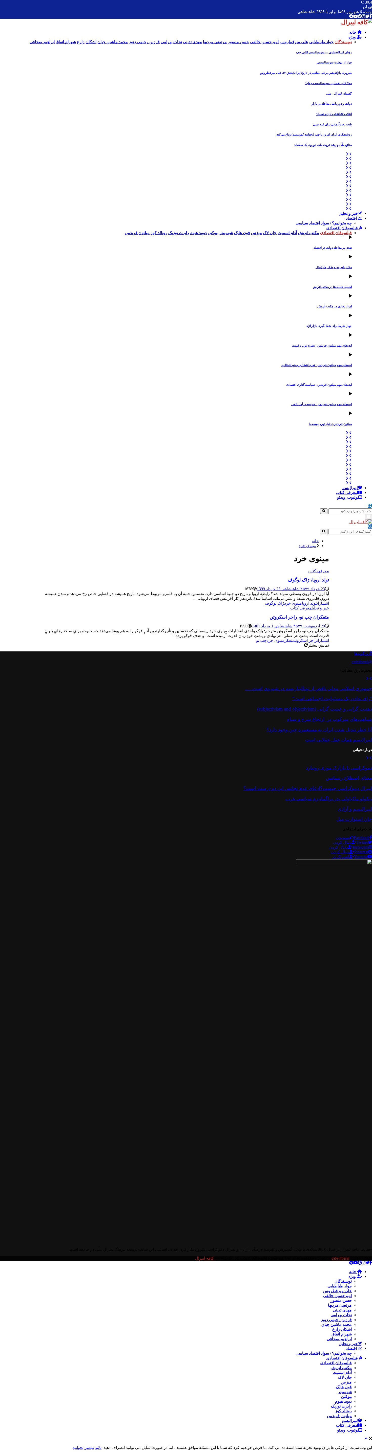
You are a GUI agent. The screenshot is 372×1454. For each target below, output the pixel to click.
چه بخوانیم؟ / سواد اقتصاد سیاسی (324, 223)
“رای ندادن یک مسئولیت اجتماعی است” (332, 698)
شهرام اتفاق (342, 1334)
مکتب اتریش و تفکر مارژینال (334, 267)
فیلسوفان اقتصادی (342, 228)
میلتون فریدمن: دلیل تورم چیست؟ (330, 424)
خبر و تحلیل (348, 213)
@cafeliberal (362, 662)
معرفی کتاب (346, 492)
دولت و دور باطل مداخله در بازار (332, 103)
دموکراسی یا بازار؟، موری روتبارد (339, 767)
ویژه (352, 37)
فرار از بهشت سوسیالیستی (334, 62)
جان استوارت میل (354, 819)
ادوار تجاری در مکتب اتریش (334, 306)
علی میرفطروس (337, 1291)
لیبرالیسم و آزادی (355, 809)
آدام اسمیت (342, 1372)
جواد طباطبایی (339, 1286)
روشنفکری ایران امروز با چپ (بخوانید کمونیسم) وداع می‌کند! (314, 134)
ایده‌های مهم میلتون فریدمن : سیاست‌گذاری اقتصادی (319, 385)
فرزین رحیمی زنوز (336, 1319)
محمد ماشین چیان (336, 1324)
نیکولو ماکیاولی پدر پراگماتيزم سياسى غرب (328, 798)
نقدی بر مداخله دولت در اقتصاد (333, 247)
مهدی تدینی (342, 1310)
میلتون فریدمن (339, 1416)
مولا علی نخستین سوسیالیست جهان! (328, 83)
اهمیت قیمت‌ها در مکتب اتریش (332, 287)
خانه (353, 32)
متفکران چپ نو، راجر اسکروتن (299, 617)
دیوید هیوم (343, 1401)
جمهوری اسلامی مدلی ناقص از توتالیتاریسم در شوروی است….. (308, 688)
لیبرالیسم (350, 488)
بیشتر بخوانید (83, 1447)
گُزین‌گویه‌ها (363, 653)
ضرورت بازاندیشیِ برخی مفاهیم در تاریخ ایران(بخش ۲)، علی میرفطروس (306, 73)
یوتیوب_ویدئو (347, 497)
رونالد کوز (343, 1411)
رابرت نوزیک (341, 1406)
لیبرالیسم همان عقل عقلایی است (338, 739)
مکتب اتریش (341, 1368)
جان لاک (345, 1377)
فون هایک (344, 1387)
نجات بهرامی (341, 1315)
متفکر (289, 640)
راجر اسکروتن (306, 640)
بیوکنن (346, 1396)
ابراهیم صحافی (339, 1339)
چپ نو (261, 640)
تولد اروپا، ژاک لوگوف (308, 579)
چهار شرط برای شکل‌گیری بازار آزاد (329, 326)
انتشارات (323, 603)
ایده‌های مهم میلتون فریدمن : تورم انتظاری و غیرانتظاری (316, 365)
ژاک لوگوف (274, 603)
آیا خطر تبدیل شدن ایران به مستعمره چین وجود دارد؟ (319, 729)
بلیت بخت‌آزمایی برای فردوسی (332, 124)
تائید (98, 1447)
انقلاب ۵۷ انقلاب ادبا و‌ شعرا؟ (334, 114)
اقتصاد (352, 218)
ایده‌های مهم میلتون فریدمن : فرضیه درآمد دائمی (321, 404)
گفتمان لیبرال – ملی (339, 93)
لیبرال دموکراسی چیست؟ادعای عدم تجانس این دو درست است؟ (307, 788)
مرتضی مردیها (340, 1305)
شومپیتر (345, 1392)
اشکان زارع (342, 1329)
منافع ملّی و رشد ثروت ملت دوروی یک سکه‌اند (323, 145)
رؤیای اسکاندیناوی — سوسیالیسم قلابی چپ (324, 52)
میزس (346, 1382)
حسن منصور (341, 1300)
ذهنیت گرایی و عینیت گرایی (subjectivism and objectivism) (314, 709)
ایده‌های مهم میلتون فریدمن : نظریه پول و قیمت (322, 345)
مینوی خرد (293, 603)
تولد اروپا (309, 603)
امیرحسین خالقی (337, 1295)
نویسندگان (343, 1281)
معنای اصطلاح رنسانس (349, 778)
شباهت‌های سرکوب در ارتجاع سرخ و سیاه (329, 719)
